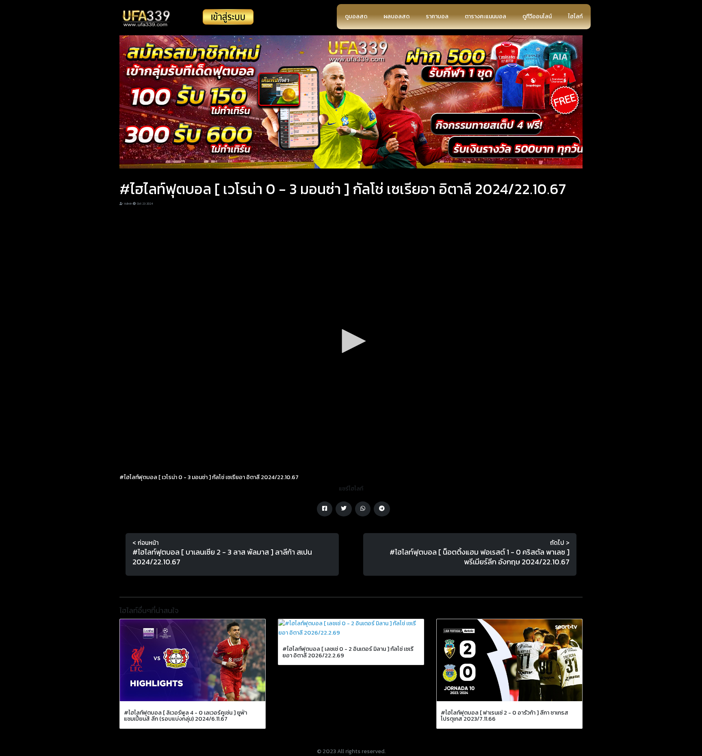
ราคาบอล (437, 16)
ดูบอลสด (356, 16)
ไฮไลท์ (575, 16)
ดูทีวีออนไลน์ (537, 16)
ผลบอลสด (397, 16)
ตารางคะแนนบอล (485, 16)
